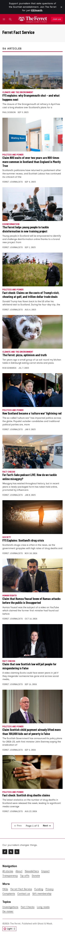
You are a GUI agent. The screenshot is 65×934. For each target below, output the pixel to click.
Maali (49, 923)
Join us (57, 19)
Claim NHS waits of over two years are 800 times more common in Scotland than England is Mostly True (31, 161)
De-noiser (7, 911)
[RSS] (17, 851)
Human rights (9, 596)
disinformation (10, 224)
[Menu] (4, 19)
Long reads (43, 907)
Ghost (40, 923)
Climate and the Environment (17, 92)
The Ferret (15, 923)
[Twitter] (10, 851)
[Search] (10, 19)
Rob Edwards (9, 368)
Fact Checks (8, 472)
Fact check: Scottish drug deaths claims (26, 795)
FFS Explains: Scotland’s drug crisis (23, 540)
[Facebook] (4, 851)
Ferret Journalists (12, 182)
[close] (61, 7)
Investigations (10, 907)
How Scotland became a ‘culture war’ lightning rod (32, 413)
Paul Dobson (9, 112)
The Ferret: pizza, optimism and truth (24, 355)
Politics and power (12, 155)
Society (6, 537)
